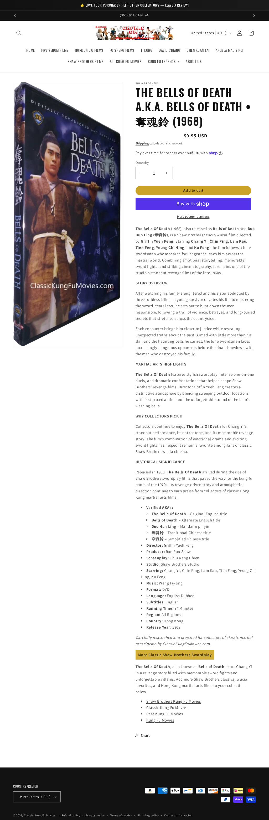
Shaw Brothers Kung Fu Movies (173, 701)
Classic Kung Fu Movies (167, 707)
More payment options (193, 216)
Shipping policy (148, 815)
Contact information (178, 815)
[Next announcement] (254, 15)
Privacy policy (95, 815)
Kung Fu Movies (160, 720)
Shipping (142, 143)
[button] (19, 33)
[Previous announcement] (15, 15)
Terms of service (121, 815)
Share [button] (146, 735)
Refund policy (70, 815)
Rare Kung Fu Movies (164, 713)
